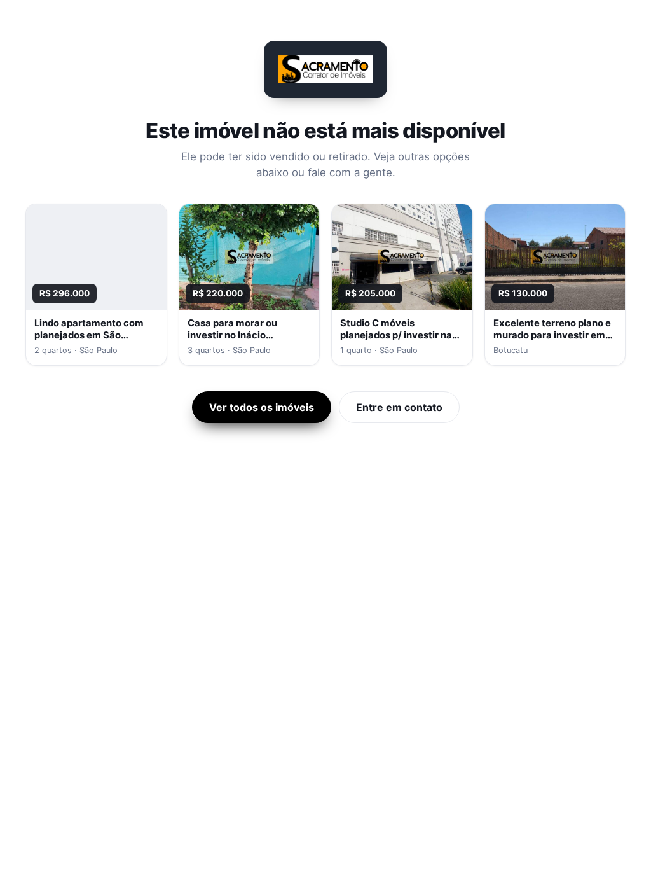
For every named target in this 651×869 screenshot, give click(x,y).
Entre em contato (399, 407)
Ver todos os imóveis (261, 407)
